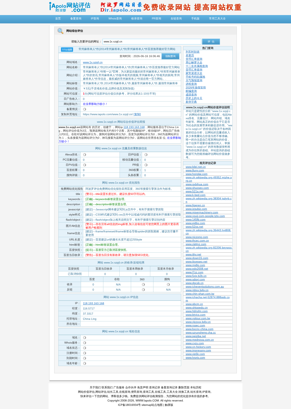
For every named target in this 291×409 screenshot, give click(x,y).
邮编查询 (191, 91)
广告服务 (119, 387)
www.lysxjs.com (195, 357)
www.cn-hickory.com (198, 346)
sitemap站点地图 (152, 404)
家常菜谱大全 (194, 73)
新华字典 (191, 101)
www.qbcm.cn (194, 304)
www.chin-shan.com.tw (200, 293)
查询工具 (148, 391)
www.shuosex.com (197, 187)
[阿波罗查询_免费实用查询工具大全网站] (69, 11)
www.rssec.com (195, 325)
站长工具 (112, 391)
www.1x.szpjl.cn (93, 62)
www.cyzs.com (195, 343)
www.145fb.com (195, 219)
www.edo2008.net (197, 268)
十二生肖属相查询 (197, 66)
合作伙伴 (130, 387)
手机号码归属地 (195, 76)
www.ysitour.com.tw (198, 318)
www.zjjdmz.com (196, 244)
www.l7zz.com (194, 272)
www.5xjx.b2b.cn (196, 275)
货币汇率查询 (194, 58)
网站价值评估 (86, 391)
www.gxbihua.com (197, 184)
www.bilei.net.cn (196, 166)
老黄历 (190, 55)
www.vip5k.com (195, 353)
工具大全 (172, 391)
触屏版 (169, 404)
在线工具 (160, 391)
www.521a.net (194, 191)
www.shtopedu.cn (197, 307)
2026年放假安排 (196, 87)
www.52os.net (194, 226)
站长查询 (196, 391)
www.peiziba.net (196, 336)
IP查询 (206, 391)
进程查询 (191, 83)
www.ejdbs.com (195, 223)
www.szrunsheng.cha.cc (201, 332)
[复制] (137, 114)
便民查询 (136, 391)
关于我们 (95, 387)
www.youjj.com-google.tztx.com (205, 215)
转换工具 (184, 391)
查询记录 (154, 387)
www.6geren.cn (195, 205)
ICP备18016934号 (129, 404)
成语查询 (191, 94)
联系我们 (107, 387)
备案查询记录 (169, 387)
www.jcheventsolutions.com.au (205, 286)
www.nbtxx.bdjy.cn (197, 290)
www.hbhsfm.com (197, 311)
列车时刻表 (193, 51)
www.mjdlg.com (195, 265)
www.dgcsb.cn (195, 282)
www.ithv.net (193, 254)
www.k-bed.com (195, 194)
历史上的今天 (194, 98)
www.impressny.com (198, 350)
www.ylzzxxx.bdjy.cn (198, 321)
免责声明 (142, 387)
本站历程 (195, 387)
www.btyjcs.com (195, 314)
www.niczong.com (197, 237)
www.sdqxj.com (195, 279)
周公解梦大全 (194, 62)
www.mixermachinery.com (202, 212)
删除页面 (183, 387)
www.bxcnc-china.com (199, 328)
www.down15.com (197, 258)
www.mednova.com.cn (200, 339)
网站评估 (101, 391)
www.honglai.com (196, 173)
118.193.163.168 (134, 127)
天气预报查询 (194, 80)
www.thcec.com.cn (197, 240)
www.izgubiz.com (196, 208)
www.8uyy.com (195, 170)
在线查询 (124, 391)
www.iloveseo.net (196, 261)
